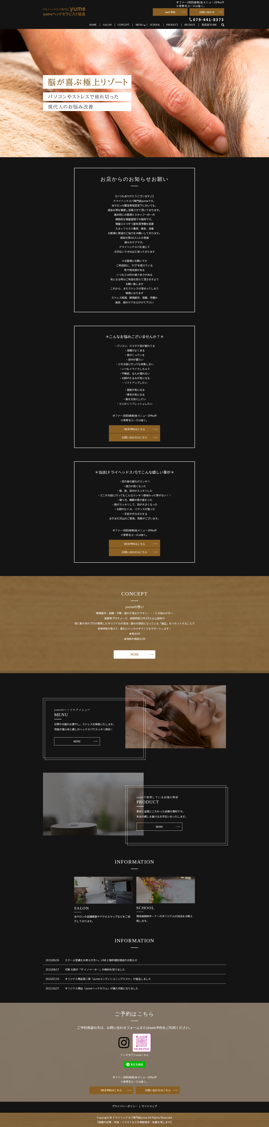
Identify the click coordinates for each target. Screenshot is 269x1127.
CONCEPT (123, 24)
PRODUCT (172, 24)
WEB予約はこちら (134, 429)
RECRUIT (189, 24)
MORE (134, 654)
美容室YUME (209, 24)
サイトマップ (149, 1106)
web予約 (170, 12)
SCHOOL (155, 24)
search (224, 25)
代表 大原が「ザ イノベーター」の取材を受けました (95, 969)
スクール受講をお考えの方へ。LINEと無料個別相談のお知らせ (101, 960)
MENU (139, 24)
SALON (107, 24)
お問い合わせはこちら (134, 437)
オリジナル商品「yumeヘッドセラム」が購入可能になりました (101, 988)
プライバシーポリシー (125, 1106)
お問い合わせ (206, 12)
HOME (93, 24)
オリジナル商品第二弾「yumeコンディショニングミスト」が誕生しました (108, 979)
